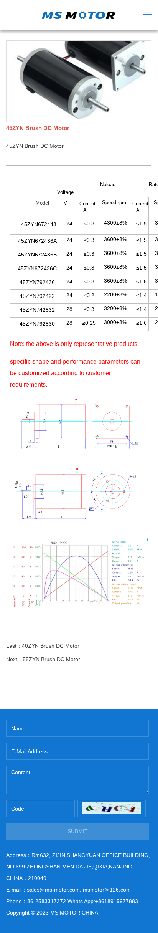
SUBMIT (77, 831)
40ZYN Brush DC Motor (50, 646)
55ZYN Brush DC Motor (51, 659)
